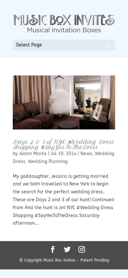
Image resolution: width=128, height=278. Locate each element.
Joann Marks (33, 153)
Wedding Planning (48, 161)
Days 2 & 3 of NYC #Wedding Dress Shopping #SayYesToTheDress (63, 145)
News (86, 153)
